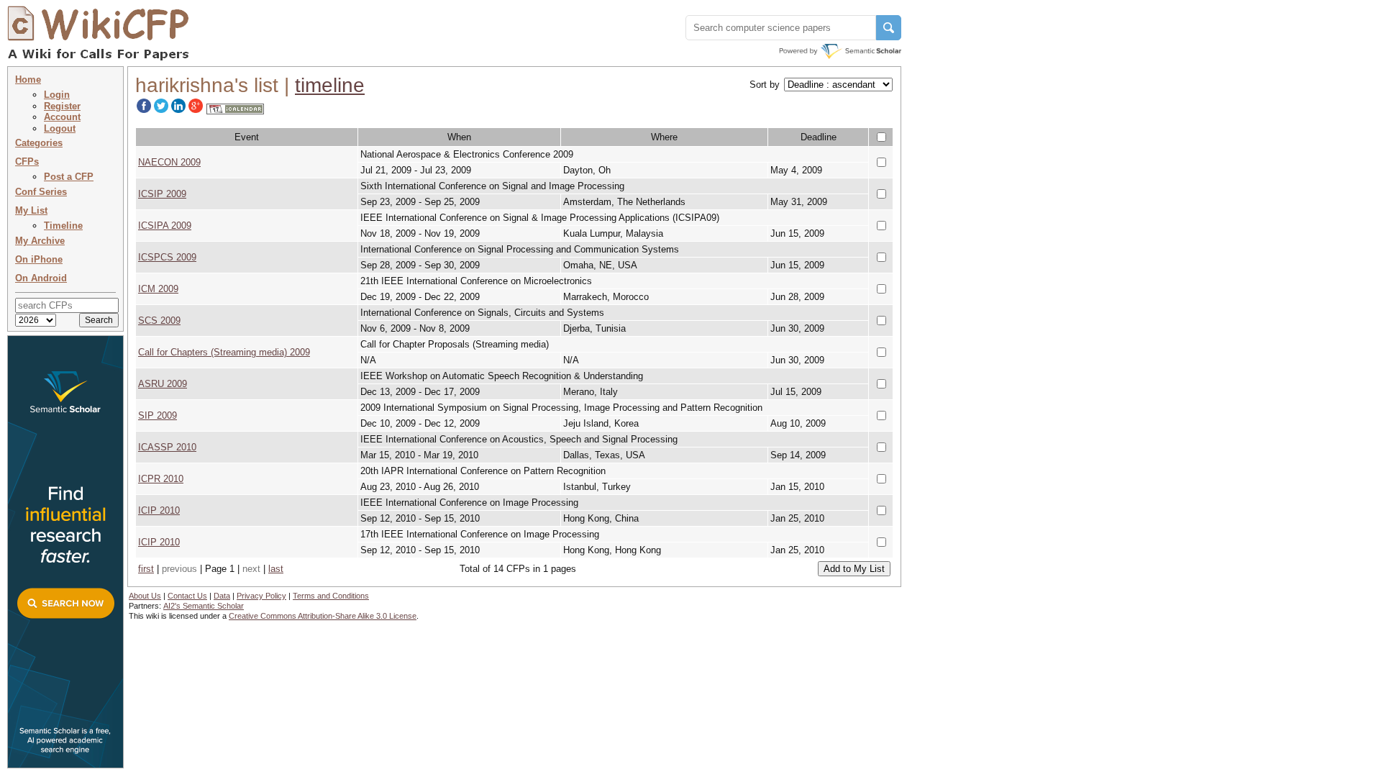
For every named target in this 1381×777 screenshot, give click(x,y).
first (146, 568)
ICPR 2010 (160, 478)
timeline (330, 85)
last (275, 568)
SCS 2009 (159, 320)
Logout (60, 128)
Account (62, 117)
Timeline (63, 225)
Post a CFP (69, 176)
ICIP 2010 (159, 510)
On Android (41, 278)
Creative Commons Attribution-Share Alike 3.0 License (322, 616)
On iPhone (39, 259)
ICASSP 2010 (167, 447)
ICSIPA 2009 (164, 225)
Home (28, 79)
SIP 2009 (157, 415)
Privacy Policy (261, 595)
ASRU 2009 (162, 383)
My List (31, 210)
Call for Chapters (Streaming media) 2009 (224, 352)
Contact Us (187, 595)
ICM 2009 (158, 288)
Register (62, 106)
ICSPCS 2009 (167, 257)
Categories (39, 142)
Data (222, 595)
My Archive (40, 240)
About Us (145, 595)
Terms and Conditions (331, 595)
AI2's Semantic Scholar (203, 605)
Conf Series (41, 191)
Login (57, 94)
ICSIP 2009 (162, 193)
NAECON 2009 (169, 162)
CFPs (27, 161)
